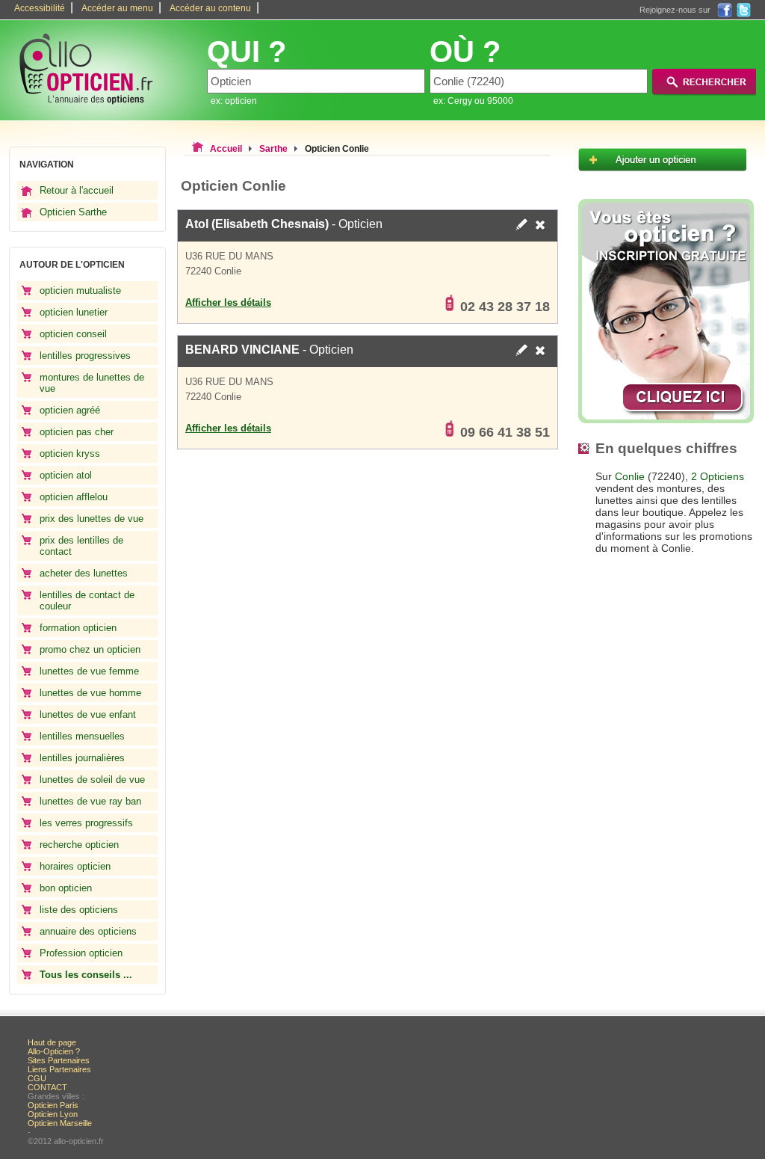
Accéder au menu (117, 8)
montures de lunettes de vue (92, 383)
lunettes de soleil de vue (92, 779)
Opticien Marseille (60, 1123)
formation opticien (78, 627)
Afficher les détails (228, 302)
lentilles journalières (82, 757)
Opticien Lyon (53, 1114)
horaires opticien (75, 866)
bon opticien (66, 888)
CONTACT (47, 1087)
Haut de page (52, 1042)
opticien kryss (70, 453)
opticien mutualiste (80, 290)
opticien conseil (73, 333)
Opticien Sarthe (73, 212)
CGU (37, 1078)
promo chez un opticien (90, 649)
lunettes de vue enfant (88, 714)
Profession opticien (81, 953)
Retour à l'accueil (77, 190)
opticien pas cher (77, 431)
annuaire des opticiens (88, 931)
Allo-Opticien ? (54, 1051)
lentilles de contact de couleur (87, 600)
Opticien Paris (53, 1105)
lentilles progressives (85, 355)
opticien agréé (70, 410)
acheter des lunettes (84, 573)
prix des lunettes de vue (91, 518)
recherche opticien (79, 844)
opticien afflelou (74, 496)
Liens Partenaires (59, 1069)
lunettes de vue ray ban (90, 801)
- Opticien (283, 224)
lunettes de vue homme (90, 692)
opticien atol (66, 475)
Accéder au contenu (210, 8)
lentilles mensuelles (82, 736)
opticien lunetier (74, 312)
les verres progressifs (86, 822)
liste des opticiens (79, 909)
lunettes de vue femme (89, 671)
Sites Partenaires (59, 1060)
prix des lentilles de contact (81, 546)
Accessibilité (39, 8)
